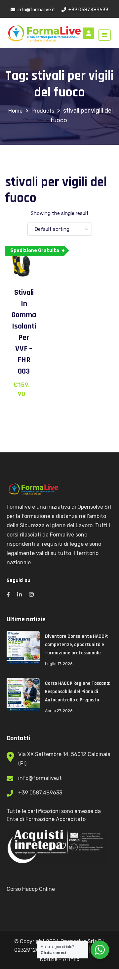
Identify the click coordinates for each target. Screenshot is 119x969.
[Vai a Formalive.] (15, 111)
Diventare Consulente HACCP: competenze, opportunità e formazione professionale (76, 644)
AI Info (71, 959)
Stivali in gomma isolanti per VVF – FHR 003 (24, 331)
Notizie (49, 959)
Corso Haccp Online (31, 889)
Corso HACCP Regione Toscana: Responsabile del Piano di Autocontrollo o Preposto (77, 691)
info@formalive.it (40, 778)
